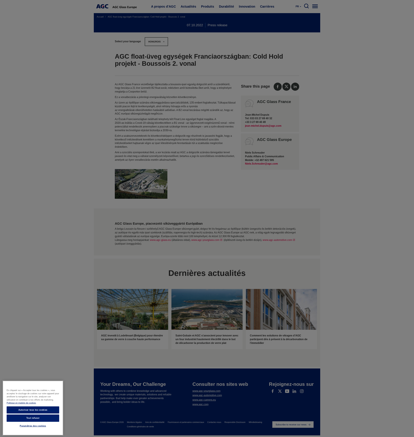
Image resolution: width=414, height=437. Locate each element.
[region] (33, 408)
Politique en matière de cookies (21, 403)
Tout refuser (33, 418)
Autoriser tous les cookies (32, 410)
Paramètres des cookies (33, 426)
